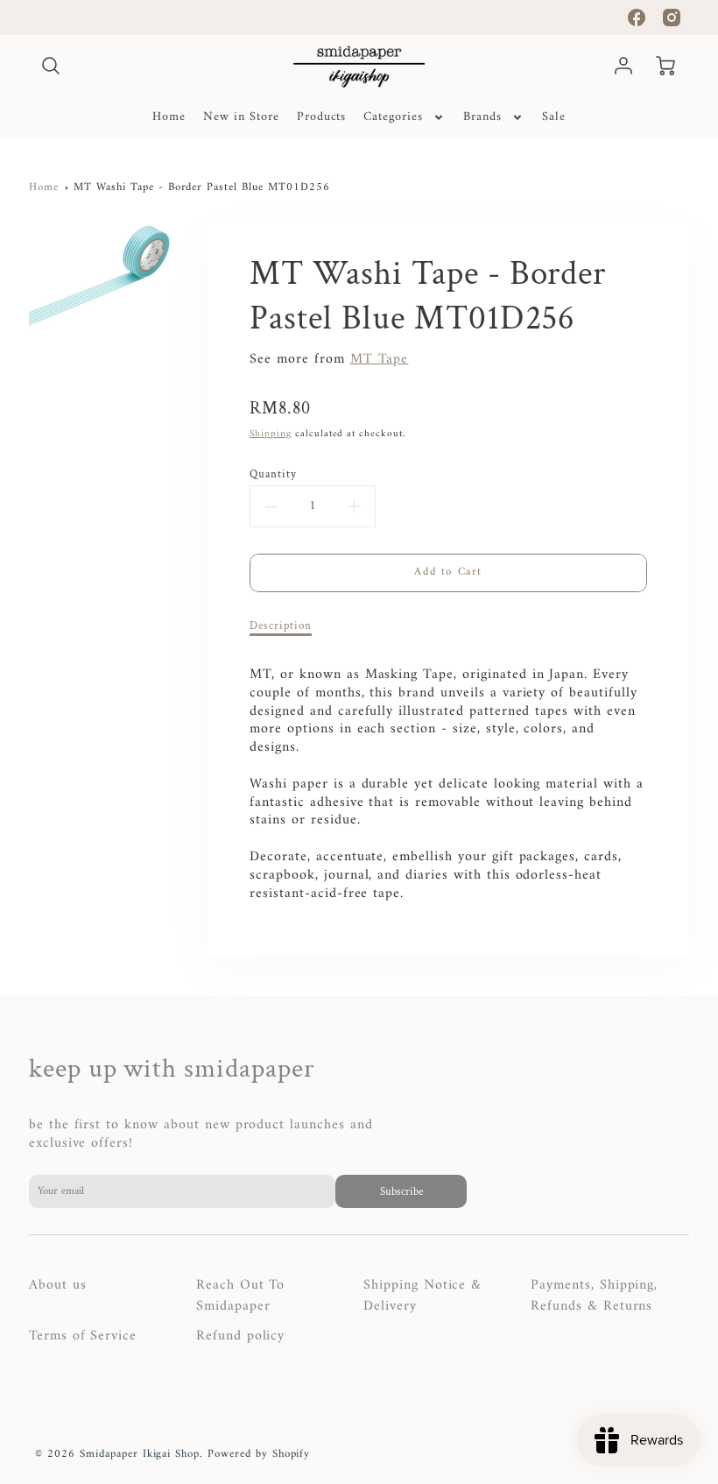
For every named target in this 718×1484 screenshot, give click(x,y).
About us (58, 1285)
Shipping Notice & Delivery (422, 1296)
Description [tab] (281, 625)
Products (322, 117)
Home (169, 117)
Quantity (273, 474)
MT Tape (379, 359)
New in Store (241, 117)
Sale (554, 117)
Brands (482, 117)
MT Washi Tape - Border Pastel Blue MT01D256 (201, 187)
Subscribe (400, 1191)
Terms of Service (83, 1335)
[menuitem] (169, 117)
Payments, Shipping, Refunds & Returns (594, 1296)
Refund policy (240, 1335)
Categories (393, 117)
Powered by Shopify (259, 1454)
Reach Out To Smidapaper (240, 1296)
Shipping (271, 433)
